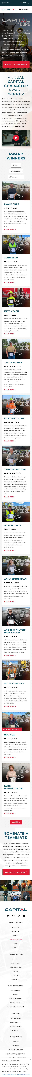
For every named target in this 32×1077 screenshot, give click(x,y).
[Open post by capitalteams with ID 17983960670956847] (5, 896)
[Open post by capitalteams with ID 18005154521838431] (16, 896)
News (15, 943)
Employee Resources (15, 1050)
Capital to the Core (15, 939)
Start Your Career (15, 1018)
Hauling (15, 971)
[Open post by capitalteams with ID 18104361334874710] (26, 885)
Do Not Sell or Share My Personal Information (16, 1074)
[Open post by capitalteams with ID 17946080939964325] (26, 896)
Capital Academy (15, 1022)
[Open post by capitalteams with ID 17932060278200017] (16, 885)
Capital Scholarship (15, 1026)
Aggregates (15, 963)
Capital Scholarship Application (15, 1058)
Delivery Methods (15, 999)
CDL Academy (15, 1030)
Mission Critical (15, 1003)
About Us (15, 927)
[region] (16, 1067)
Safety (15, 994)
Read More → (10, 229)
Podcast (15, 935)
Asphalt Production (15, 967)
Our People (15, 931)
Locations (15, 1045)
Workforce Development (15, 1007)
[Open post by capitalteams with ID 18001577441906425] (5, 885)
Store (15, 948)
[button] (24, 2)
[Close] (30, 1060)
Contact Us (15, 1041)
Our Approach (15, 990)
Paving (15, 975)
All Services (15, 959)
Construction (15, 979)
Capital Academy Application (15, 1054)
